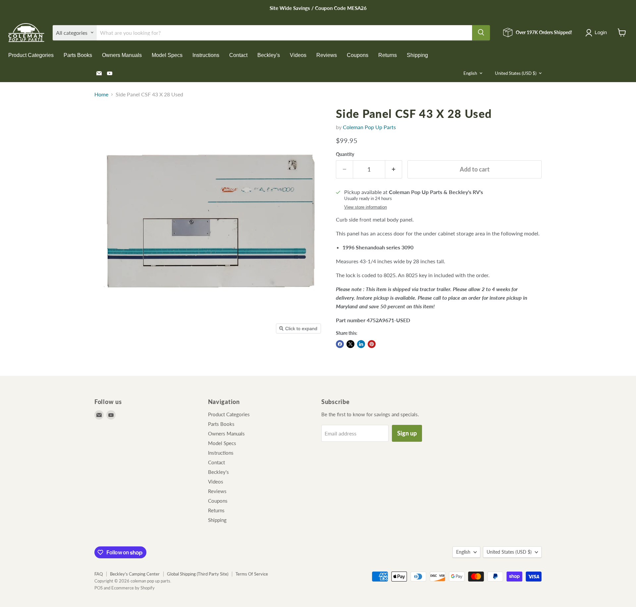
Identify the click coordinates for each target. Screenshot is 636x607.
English (470, 73)
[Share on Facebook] (340, 344)
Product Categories (31, 55)
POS (98, 587)
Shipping (417, 55)
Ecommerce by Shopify (133, 587)
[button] (597, 33)
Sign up (407, 433)
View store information (365, 207)
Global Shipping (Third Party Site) (197, 574)
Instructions (205, 55)
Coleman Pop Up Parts (369, 127)
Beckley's (268, 55)
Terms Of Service (252, 574)
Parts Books (78, 55)
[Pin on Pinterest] (372, 344)
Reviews (326, 55)
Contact (238, 55)
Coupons (357, 55)
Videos (298, 55)
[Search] (481, 32)
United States (515, 73)
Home (101, 94)
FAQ (98, 574)
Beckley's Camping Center (135, 574)
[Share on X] (350, 344)
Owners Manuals (122, 55)
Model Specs (167, 55)
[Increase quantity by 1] (393, 169)
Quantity (345, 154)
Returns (387, 55)
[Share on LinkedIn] (361, 344)
